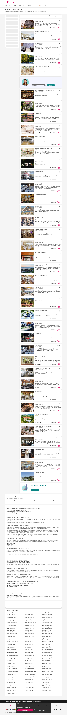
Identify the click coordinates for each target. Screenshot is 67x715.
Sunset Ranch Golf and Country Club (42, 368)
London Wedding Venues (29, 650)
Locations (52, 705)
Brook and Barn (38, 391)
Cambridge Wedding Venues (12, 622)
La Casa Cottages (39, 43)
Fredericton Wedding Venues (12, 633)
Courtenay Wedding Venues (11, 628)
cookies (28, 707)
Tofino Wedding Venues (11, 685)
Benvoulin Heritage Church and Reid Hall (43, 148)
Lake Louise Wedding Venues (47, 646)
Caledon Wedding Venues (29, 620)
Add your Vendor (35, 490)
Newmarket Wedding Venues (12, 658)
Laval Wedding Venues (28, 647)
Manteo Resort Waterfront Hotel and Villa (43, 426)
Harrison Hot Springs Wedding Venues (31, 638)
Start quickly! (51, 85)
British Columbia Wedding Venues (25, 701)
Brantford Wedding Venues (47, 617)
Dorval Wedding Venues (29, 630)
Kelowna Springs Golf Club (40, 437)
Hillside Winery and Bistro (40, 322)
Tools (35, 5)
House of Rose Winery (39, 472)
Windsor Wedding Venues (46, 690)
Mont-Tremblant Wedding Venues (12, 655)
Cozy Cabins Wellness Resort (41, 54)
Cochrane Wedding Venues (47, 625)
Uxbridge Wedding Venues (47, 685)
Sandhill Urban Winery (39, 217)
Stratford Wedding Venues (29, 682)
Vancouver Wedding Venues (11, 687)
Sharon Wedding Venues (29, 677)
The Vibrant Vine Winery (43, 414)
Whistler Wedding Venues (11, 690)
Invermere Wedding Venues (47, 639)
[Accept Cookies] (49, 703)
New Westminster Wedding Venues (48, 657)
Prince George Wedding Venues (12, 671)
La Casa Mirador (38, 298)
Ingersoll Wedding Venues (29, 639)
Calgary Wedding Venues (46, 620)
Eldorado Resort (38, 240)
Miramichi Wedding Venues (47, 652)
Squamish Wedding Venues (29, 679)
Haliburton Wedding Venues (29, 636)
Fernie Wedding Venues (46, 631)
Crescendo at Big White (40, 403)
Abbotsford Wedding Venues (11, 612)
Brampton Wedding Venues (11, 617)
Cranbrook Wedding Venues (29, 628)
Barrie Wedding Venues (29, 614)
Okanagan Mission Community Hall (42, 229)
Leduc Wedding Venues (46, 647)
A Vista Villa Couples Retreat (41, 101)
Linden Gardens (38, 159)
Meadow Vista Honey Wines (41, 310)
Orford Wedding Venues (11, 663)
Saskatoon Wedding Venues (11, 677)
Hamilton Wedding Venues (11, 638)
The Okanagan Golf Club (40, 461)
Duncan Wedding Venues (46, 630)
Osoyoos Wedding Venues (11, 665)
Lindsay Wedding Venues (29, 649)
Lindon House (38, 333)
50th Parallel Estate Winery (40, 252)
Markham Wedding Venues (47, 650)
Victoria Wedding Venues (11, 688)
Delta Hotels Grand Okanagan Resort (42, 66)
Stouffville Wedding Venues (11, 682)
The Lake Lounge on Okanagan (41, 183)
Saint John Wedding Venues (47, 674)
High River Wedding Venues (47, 638)
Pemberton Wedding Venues (11, 666)
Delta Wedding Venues (11, 630)
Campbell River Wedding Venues (30, 622)
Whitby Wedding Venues (29, 690)
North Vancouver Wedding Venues (48, 660)
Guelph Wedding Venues (11, 636)
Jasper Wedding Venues (29, 641)
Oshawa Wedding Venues (46, 663)
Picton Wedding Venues (46, 668)
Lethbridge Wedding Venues (11, 649)
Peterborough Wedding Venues (12, 668)
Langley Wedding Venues (11, 647)
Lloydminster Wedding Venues (47, 649)
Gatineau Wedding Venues (29, 633)
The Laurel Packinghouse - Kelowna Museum (44, 90)
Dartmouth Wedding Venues (47, 628)
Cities (16, 5)
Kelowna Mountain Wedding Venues (12, 11)
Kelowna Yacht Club (39, 287)
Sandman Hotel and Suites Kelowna (42, 125)
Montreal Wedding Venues (29, 655)
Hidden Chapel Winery (39, 449)
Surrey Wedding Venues (11, 684)
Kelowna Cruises (38, 345)
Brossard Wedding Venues (29, 619)
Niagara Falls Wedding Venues (30, 658)
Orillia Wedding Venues (29, 663)
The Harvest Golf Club (39, 379)
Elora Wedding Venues (28, 631)
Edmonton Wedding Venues (11, 631)
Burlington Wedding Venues (47, 619)
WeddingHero (8, 701)
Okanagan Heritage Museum (41, 275)
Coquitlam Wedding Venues (29, 627)
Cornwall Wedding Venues (47, 627)
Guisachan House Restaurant (41, 194)
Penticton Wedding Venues (29, 666)
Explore (30, 5)
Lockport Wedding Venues (11, 650)
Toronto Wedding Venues (29, 685)
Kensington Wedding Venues (29, 644)
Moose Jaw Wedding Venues (47, 655)
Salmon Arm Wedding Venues (12, 676)
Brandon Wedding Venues (29, 617)
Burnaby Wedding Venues (11, 620)
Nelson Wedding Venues (29, 657)
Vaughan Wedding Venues (29, 687)
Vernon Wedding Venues (46, 687)
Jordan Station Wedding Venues (47, 641)
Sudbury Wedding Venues (46, 682)
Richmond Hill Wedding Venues (30, 674)
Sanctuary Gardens (39, 206)
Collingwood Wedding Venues (12, 627)
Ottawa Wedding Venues (29, 665)
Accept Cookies (25, 710)
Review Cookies (42, 710)
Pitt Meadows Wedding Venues (12, 669)
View (59, 27)
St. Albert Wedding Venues (47, 679)
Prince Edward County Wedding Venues (49, 669)
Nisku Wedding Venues (11, 660)
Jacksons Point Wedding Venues (12, 641)
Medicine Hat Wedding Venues (12, 652)
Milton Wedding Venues (29, 652)
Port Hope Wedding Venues (29, 669)
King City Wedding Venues (47, 644)
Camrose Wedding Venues (47, 622)
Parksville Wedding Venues (47, 665)
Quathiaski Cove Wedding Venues (30, 671)
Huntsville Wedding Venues (11, 639)
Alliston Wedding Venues (46, 612)
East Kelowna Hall (39, 171)
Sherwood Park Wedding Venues (48, 677)
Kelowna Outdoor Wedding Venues (26, 11)
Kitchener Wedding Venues (29, 646)
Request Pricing (53, 27)
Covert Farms (38, 113)
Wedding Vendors (23, 5)
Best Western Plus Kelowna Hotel (42, 31)
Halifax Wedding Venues (46, 636)
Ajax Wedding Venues (28, 612)
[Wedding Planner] (25, 82)
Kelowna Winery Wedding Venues (40, 11)
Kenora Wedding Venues (11, 644)
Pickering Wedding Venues (29, 668)
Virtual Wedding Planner (44, 5)
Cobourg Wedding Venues (29, 625)
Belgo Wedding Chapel (40, 356)
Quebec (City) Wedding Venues (47, 671)
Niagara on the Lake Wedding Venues (48, 658)
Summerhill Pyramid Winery (41, 264)
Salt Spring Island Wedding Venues (31, 676)
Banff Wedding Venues (11, 614)
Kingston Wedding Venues (11, 646)
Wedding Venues (9, 5)
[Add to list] (60, 67)
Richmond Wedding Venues (11, 674)
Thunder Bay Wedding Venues (47, 684)
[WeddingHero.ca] (12, 2)
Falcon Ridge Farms (39, 20)
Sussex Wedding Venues (29, 684)
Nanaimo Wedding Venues (11, 657)
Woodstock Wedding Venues (12, 693)
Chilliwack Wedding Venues (11, 625)
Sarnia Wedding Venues (46, 676)
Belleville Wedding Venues (47, 614)
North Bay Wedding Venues (29, 660)
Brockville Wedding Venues (11, 619)
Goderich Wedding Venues (47, 633)
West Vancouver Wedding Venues (48, 688)
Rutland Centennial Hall (40, 136)
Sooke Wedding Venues (11, 679)
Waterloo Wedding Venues (29, 688)
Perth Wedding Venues (46, 666)
